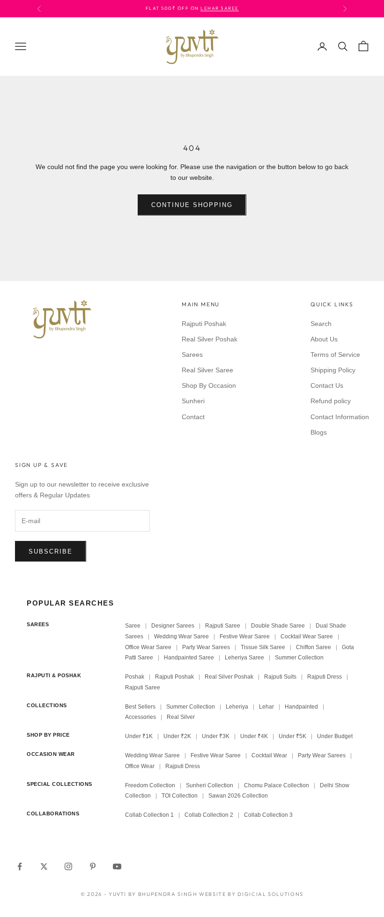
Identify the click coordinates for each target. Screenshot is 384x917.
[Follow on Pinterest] (92, 866)
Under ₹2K (177, 736)
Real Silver (181, 717)
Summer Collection (299, 657)
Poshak (134, 676)
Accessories (140, 717)
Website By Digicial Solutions (251, 894)
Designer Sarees (172, 625)
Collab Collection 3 (268, 815)
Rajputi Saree (222, 625)
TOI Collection (180, 795)
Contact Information (339, 417)
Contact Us (326, 385)
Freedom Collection (150, 785)
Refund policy (330, 401)
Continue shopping (191, 204)
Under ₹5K (292, 736)
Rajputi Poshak (204, 323)
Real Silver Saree (207, 370)
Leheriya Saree (244, 657)
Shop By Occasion (209, 385)
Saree (132, 625)
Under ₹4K (254, 736)
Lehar (266, 706)
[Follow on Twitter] (44, 866)
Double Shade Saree (278, 625)
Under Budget (335, 736)
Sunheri (193, 401)
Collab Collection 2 (210, 815)
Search (321, 323)
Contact (193, 417)
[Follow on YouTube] (117, 866)
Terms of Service (335, 354)
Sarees (192, 354)
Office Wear (140, 766)
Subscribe (51, 551)
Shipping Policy (332, 370)
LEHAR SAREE (219, 8)
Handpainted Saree (189, 657)
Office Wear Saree (148, 647)
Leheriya (237, 706)
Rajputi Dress (324, 676)
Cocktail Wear (269, 755)
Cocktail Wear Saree (307, 636)
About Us (324, 339)
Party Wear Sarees (206, 647)
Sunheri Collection (209, 785)
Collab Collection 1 (150, 815)
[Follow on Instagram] (68, 866)
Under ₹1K (139, 736)
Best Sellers (140, 706)
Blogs (318, 432)
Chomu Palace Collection (276, 785)
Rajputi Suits (280, 676)
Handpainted (301, 706)
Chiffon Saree (313, 647)
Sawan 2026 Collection (238, 795)
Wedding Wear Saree (181, 636)
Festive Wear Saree (245, 636)
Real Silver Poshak (209, 339)
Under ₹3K (215, 736)
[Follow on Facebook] (19, 866)
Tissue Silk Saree (263, 647)
